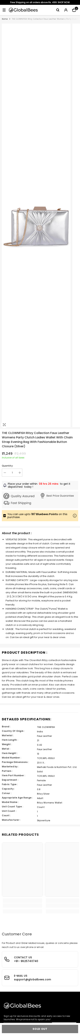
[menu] (4, 10)
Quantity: (7, 465)
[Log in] (66, 10)
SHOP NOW (64, 2)
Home (5, 19)
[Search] (57, 10)
